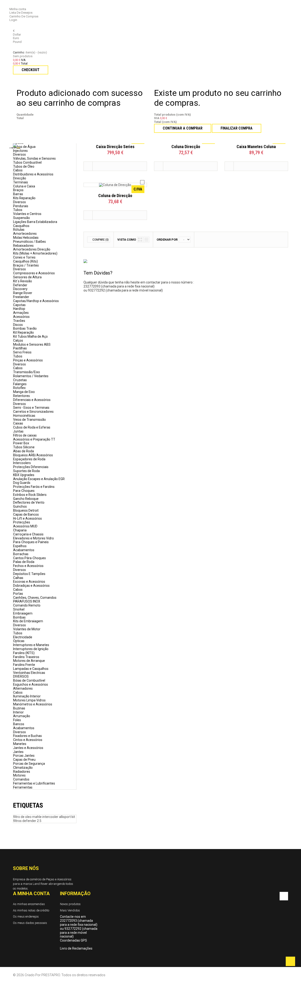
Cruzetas (20, 380)
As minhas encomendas (29, 904)
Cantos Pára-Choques (29, 558)
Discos (18, 325)
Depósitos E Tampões (29, 574)
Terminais (20, 182)
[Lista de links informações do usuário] (14, 5)
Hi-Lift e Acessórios (27, 518)
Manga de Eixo (24, 392)
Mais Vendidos (70, 910)
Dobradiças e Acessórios (31, 585)
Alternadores (23, 688)
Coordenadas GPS (73, 940)
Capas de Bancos (26, 514)
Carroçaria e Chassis (28, 534)
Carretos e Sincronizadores (33, 411)
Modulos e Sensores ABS (32, 344)
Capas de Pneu (24, 759)
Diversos (19, 154)
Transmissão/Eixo (26, 372)
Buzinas (19, 708)
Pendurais (20, 206)
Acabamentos (23, 550)
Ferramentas (22, 787)
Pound (17, 42)
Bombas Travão (25, 328)
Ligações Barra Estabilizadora (35, 222)
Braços (18, 190)
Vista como (126, 239)
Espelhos (20, 546)
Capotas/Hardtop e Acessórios (36, 301)
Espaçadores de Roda (29, 459)
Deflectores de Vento (28, 502)
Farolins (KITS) (24, 653)
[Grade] (140, 240)
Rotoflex (19, 388)
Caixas (18, 423)
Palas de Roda (23, 562)
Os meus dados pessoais (30, 923)
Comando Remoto (26, 605)
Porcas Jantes (24, 755)
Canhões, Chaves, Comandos (34, 597)
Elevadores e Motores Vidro (33, 538)
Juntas (18, 431)
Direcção (19, 178)
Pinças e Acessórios (28, 360)
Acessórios (21, 317)
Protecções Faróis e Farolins (34, 487)
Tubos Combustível (27, 162)
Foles (17, 720)
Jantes (18, 752)
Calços (18, 340)
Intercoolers (22, 463)
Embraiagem (22, 613)
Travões (19, 321)
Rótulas (18, 229)
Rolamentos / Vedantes (30, 376)
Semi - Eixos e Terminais (31, 407)
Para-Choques (24, 491)
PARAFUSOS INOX (26, 601)
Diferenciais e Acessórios (32, 400)
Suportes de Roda (26, 471)
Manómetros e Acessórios (32, 704)
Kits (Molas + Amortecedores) (35, 253)
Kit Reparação (23, 332)
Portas (18, 593)
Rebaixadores (23, 245)
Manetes (19, 744)
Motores (19, 775)
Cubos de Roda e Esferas (31, 427)
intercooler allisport (56, 817)
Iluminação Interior (27, 696)
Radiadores (21, 771)
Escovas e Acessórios (29, 581)
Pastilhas (20, 348)
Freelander (21, 297)
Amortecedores (25, 233)
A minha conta (31, 893)
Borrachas (20, 554)
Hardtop (19, 309)
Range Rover (22, 293)
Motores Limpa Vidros (29, 700)
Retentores (21, 396)
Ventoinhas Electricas (29, 673)
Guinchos (20, 506)
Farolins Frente (24, 665)
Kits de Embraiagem (28, 621)
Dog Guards (21, 483)
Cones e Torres (24, 257)
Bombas (19, 617)
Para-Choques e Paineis (31, 542)
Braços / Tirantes (26, 265)
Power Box (21, 443)
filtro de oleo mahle (27, 817)
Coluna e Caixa (24, 186)
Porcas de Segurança (29, 763)
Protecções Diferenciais (30, 467)
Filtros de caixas (25, 435)
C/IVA (138, 189)
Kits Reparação (24, 198)
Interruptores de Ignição (30, 649)
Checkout (31, 70)
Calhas (18, 578)
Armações (21, 313)
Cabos (18, 170)
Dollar (17, 34)
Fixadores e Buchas (27, 736)
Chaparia (20, 530)
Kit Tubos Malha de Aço (30, 336)
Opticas (18, 641)
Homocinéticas (24, 415)
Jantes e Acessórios (28, 748)
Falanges (20, 384)
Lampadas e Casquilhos (30, 669)
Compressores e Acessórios (34, 273)
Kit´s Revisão (22, 281)
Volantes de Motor (26, 629)
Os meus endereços (26, 916)
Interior (18, 712)
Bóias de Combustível (29, 680)
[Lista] (146, 239)
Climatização (23, 767)
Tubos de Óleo (23, 166)
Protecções (21, 522)
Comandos (21, 779)
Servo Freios (22, 352)
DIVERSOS (21, 676)
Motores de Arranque (29, 661)
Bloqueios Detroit (26, 510)
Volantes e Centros (27, 214)
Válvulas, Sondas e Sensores (34, 158)
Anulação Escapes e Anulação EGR (39, 479)
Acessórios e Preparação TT (34, 439)
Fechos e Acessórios (28, 566)
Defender (20, 285)
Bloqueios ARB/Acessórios (33, 455)
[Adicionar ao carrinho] (88, 166)
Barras (18, 194)
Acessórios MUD (25, 526)
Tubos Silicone (24, 447)
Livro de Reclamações (76, 948)
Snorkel (18, 609)
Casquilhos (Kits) (25, 261)
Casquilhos (21, 226)
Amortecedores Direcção (31, 249)
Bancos (18, 724)
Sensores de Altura (27, 277)
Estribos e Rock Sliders (30, 495)
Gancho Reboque (26, 499)
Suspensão (21, 218)
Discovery (20, 289)
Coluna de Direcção (115, 195)
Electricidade (22, 637)
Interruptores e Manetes (31, 645)
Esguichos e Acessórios (30, 684)
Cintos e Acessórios (27, 740)
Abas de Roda (23, 451)
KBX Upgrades (23, 475)
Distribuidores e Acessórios (33, 174)
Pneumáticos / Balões (29, 241)
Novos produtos (70, 904)
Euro (16, 38)
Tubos (17, 210)
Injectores (20, 151)
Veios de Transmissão (29, 419)
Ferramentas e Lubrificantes (34, 783)
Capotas (19, 305)
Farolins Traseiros (26, 657)
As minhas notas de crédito (31, 910)
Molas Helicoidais (26, 237)
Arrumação (21, 716)
